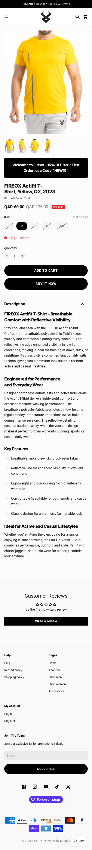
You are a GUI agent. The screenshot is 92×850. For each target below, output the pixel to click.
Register (9, 721)
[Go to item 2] (22, 146)
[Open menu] (6, 16)
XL (47, 226)
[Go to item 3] (35, 146)
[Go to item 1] (9, 146)
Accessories (56, 691)
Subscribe (46, 768)
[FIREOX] (46, 17)
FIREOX (37, 841)
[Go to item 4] (47, 146)
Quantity (10, 248)
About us (55, 670)
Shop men (55, 677)
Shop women (57, 684)
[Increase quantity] (22, 255)
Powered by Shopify (57, 841)
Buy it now (46, 284)
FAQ (7, 663)
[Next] (88, 4)
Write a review (46, 621)
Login (8, 714)
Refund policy (13, 670)
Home (52, 663)
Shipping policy (14, 677)
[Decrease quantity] (6, 255)
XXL (62, 226)
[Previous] (8, 4)
